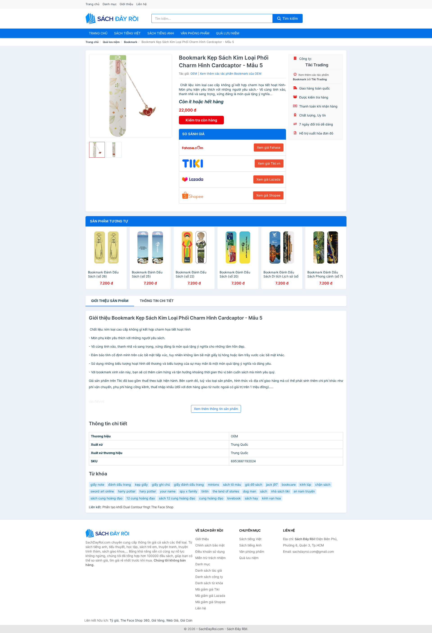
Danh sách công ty (209, 577)
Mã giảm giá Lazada (210, 595)
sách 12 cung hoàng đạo (177, 498)
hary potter (148, 491)
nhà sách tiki (280, 491)
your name (168, 491)
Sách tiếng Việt (250, 539)
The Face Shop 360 (135, 620)
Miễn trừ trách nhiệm (210, 558)
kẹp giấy (141, 484)
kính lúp (305, 484)
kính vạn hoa (271, 498)
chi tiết (157, 301)
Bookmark (130, 42)
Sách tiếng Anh (250, 545)
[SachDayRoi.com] (113, 18)
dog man (249, 491)
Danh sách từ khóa (209, 583)
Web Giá (172, 620)
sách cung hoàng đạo (106, 498)
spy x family (188, 491)
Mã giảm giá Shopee (210, 602)
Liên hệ (141, 4)
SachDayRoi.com (211, 629)
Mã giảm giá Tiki (207, 589)
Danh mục (110, 4)
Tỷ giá (114, 620)
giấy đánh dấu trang (189, 484)
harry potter (126, 491)
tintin (205, 491)
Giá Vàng (157, 620)
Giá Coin (186, 620)
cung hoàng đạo (211, 498)
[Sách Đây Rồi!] (108, 533)
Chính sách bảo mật (210, 545)
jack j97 (272, 484)
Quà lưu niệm (227, 33)
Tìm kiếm (289, 18)
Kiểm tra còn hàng (201, 120)
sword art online (102, 491)
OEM (193, 73)
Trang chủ (92, 4)
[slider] (97, 150)
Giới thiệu (126, 4)
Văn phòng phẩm (195, 33)
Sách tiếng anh (160, 33)
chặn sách (322, 484)
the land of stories (226, 491)
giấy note (97, 484)
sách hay (251, 498)
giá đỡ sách (253, 484)
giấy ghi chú (161, 484)
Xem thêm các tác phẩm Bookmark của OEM (230, 73)
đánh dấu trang (119, 484)
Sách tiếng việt (127, 33)
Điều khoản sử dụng (210, 551)
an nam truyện (304, 491)
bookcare (289, 484)
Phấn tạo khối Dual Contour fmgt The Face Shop (137, 507)
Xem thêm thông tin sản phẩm (216, 409)
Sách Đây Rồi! (237, 629)
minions (213, 484)
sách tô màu (232, 484)
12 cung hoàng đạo (140, 498)
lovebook (234, 498)
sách (263, 491)
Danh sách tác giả (208, 570)
